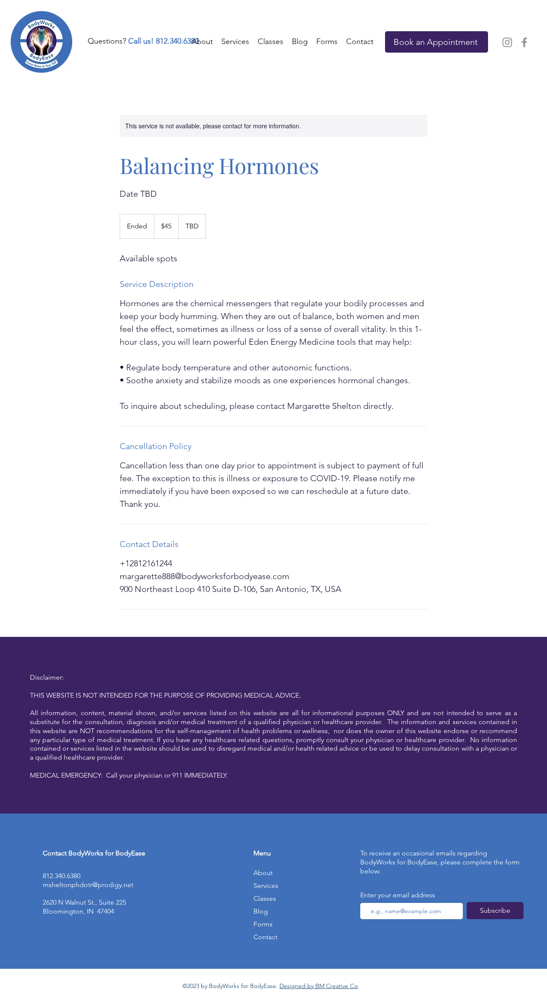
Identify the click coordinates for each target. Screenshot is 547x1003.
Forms (263, 924)
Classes (264, 898)
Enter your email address (397, 895)
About (263, 873)
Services (265, 886)
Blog (260, 911)
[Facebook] (524, 42)
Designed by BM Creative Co (318, 986)
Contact (265, 937)
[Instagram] (507, 42)
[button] (327, 41)
